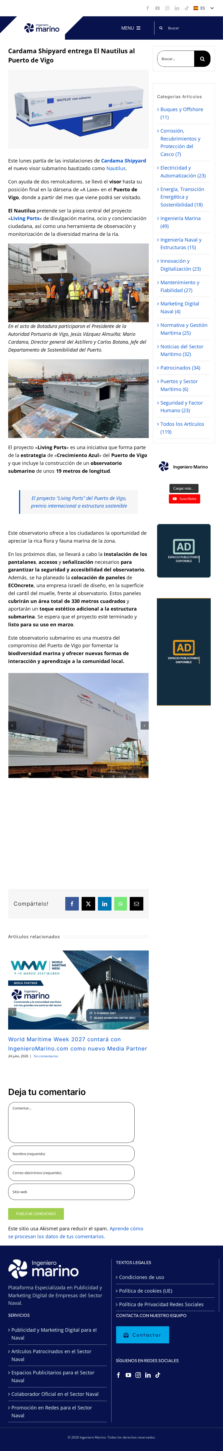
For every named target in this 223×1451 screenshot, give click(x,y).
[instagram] (167, 8)
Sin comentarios (46, 1056)
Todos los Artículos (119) (182, 428)
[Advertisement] (78, 835)
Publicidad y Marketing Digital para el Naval (54, 1334)
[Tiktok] (157, 1375)
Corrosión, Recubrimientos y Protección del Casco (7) (180, 142)
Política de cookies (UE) (145, 1290)
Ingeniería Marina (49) (180, 222)
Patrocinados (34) (180, 367)
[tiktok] (187, 8)
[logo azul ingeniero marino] (42, 25)
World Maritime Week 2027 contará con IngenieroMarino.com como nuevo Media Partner (78, 990)
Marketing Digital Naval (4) (179, 307)
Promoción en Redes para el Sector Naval (51, 1411)
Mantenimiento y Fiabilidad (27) (179, 286)
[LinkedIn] (148, 1375)
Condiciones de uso (141, 1277)
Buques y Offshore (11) (181, 113)
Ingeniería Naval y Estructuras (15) (181, 243)
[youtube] (157, 8)
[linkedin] (177, 8)
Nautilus (116, 168)
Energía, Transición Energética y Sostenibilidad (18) (182, 197)
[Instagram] (138, 1375)
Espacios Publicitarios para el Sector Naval (52, 1376)
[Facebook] (118, 1375)
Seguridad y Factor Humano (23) (181, 406)
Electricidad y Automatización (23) (183, 171)
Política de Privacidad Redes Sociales (161, 1304)
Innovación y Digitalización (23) (180, 265)
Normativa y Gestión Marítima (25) (183, 329)
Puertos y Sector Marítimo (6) (179, 385)
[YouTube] (128, 1375)
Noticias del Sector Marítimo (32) (181, 350)
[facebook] (147, 8)
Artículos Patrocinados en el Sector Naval (51, 1355)
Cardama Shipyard (123, 160)
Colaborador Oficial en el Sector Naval (55, 1394)
